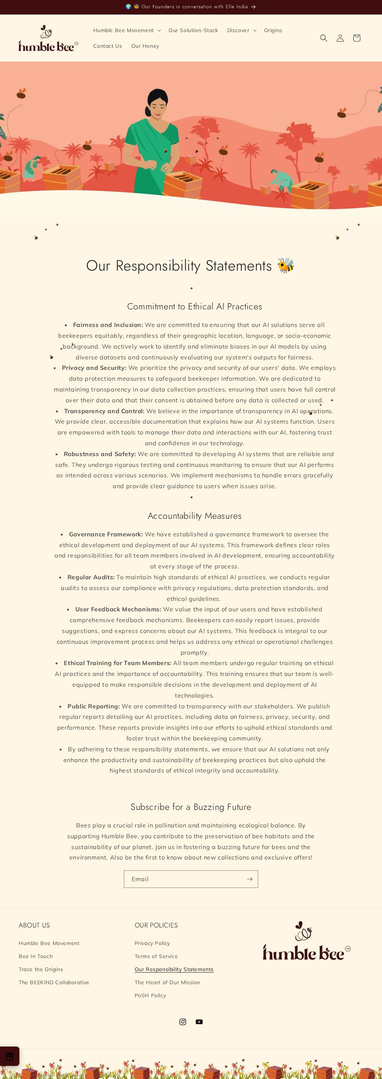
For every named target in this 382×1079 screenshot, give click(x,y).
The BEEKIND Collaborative (54, 982)
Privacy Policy (152, 943)
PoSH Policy (150, 995)
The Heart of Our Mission (167, 982)
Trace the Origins (41, 969)
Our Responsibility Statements (174, 969)
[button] (126, 30)
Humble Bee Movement (49, 943)
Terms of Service (156, 956)
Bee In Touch (36, 956)
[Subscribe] (249, 879)
